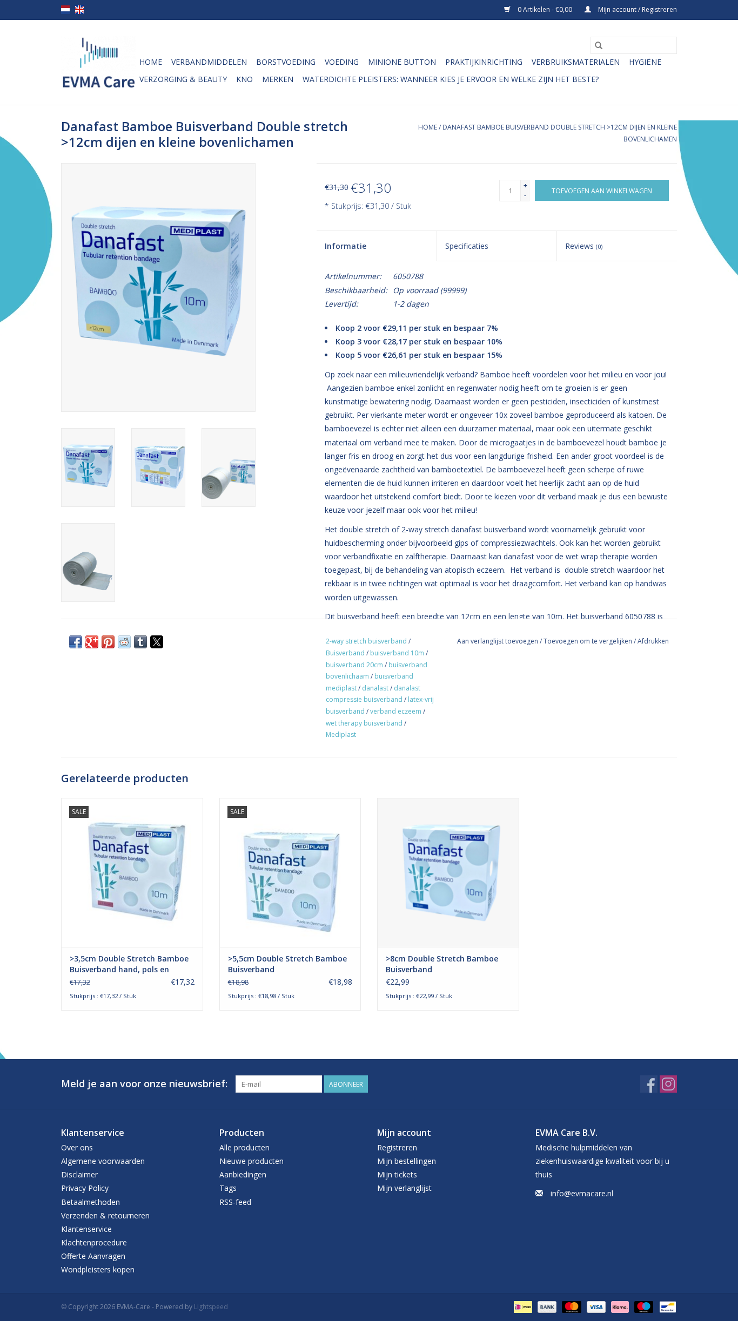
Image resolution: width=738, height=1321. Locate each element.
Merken (277, 79)
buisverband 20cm (354, 664)
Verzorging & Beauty (183, 79)
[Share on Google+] (91, 641)
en (79, 9)
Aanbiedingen (242, 1174)
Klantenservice (86, 1229)
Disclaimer (79, 1174)
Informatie (345, 246)
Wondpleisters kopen (98, 1269)
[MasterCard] (570, 1306)
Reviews (583, 246)
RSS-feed (235, 1202)
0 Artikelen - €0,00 (545, 9)
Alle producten (244, 1147)
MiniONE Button (402, 62)
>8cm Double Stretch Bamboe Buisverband (442, 963)
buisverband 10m (397, 653)
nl (65, 9)
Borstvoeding (286, 62)
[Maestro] (642, 1306)
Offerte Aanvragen (93, 1256)
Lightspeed (211, 1306)
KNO (244, 79)
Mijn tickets (397, 1174)
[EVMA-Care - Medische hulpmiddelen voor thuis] (98, 62)
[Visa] (595, 1306)
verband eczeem (395, 711)
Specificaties (466, 246)
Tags (228, 1188)
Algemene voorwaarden (103, 1161)
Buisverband (345, 653)
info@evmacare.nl (582, 1193)
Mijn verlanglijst (404, 1188)
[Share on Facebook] (75, 641)
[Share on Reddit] (124, 641)
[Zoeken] (599, 45)
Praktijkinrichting (483, 62)
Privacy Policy (85, 1188)
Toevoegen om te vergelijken (589, 641)
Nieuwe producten (251, 1161)
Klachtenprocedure (94, 1242)
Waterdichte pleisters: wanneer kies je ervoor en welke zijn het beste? (451, 79)
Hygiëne (645, 62)
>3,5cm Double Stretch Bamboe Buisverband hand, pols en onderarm (129, 964)
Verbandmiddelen (209, 62)
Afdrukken (653, 641)
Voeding (342, 62)
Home (150, 62)
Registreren (397, 1147)
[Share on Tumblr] (140, 641)
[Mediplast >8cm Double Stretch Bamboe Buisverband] (448, 872)
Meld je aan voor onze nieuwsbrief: (144, 1083)
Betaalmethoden (90, 1202)
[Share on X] (156, 641)
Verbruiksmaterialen (576, 62)
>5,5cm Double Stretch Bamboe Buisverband (287, 963)
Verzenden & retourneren (105, 1215)
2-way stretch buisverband (366, 641)
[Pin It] (108, 641)
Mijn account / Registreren (636, 9)
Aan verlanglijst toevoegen (498, 641)
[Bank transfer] (546, 1306)
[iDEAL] (522, 1306)
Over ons (77, 1147)
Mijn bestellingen (406, 1161)
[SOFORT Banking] (618, 1306)
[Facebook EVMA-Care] (649, 1084)
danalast (375, 688)
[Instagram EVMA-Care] (668, 1084)
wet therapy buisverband (364, 723)
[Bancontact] (666, 1306)
